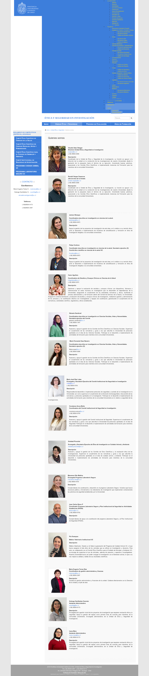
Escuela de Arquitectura (124, 32)
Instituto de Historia (123, 75)
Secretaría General (117, 8)
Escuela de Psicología (123, 52)
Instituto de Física (122, 71)
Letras (114, 85)
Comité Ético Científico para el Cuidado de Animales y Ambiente (27, 154)
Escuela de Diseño (123, 33)
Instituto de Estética (123, 64)
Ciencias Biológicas (117, 44)
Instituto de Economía (123, 49)
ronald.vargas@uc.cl (74, 181)
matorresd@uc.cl (74, 573)
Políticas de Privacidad (70, 672)
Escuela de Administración (125, 47)
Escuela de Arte (122, 38)
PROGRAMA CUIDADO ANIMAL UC (27, 167)
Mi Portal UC (110, 105)
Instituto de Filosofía (123, 66)
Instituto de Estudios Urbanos (125, 35)
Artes (113, 37)
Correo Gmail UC (116, 112)
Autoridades (115, 6)
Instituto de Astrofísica (123, 69)
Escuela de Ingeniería (123, 83)
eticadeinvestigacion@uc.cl (27, 195)
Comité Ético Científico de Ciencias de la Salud (26, 139)
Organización (115, 13)
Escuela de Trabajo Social (124, 54)
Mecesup (114, 21)
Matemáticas (115, 87)
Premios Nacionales (117, 18)
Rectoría (114, 4)
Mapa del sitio (82, 672)
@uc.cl (82, 320)
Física (113, 68)
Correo (109, 108)
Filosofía (114, 63)
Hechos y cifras (116, 16)
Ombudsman (115, 25)
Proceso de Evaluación (96, 124)
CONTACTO (27, 181)
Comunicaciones (116, 57)
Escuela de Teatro (122, 40)
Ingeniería (114, 80)
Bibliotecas (110, 102)
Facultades (110, 26)
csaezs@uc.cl (72, 152)
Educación (115, 61)
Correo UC (115, 110)
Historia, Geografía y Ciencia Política (122, 73)
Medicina (114, 88)
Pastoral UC (115, 9)
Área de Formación (123, 124)
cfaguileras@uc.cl (73, 280)
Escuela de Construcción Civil (125, 81)
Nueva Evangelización (118, 11)
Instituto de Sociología (123, 56)
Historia (114, 2)
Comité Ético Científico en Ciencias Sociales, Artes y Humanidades (26, 146)
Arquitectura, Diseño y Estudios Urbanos (123, 30)
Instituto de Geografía (123, 76)
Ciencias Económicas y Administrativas (122, 45)
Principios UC (115, 14)
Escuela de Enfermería (124, 90)
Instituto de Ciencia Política (125, 78)
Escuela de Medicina (123, 92)
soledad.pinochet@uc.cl (75, 446)
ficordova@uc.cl (74, 253)
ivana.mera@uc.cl (75, 635)
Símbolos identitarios (117, 20)
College (114, 97)
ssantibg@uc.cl (74, 605)
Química (114, 94)
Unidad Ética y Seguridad (66, 124)
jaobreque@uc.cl (74, 220)
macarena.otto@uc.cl (74, 479)
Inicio (46, 124)
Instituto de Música (123, 42)
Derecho (114, 59)
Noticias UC (115, 23)
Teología (114, 95)
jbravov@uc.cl (73, 510)
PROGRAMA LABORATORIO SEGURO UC (26, 172)
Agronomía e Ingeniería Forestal (120, 28)
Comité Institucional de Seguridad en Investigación (26, 161)
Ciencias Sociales (117, 50)
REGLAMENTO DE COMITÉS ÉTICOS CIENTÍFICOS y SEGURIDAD (24, 133)
